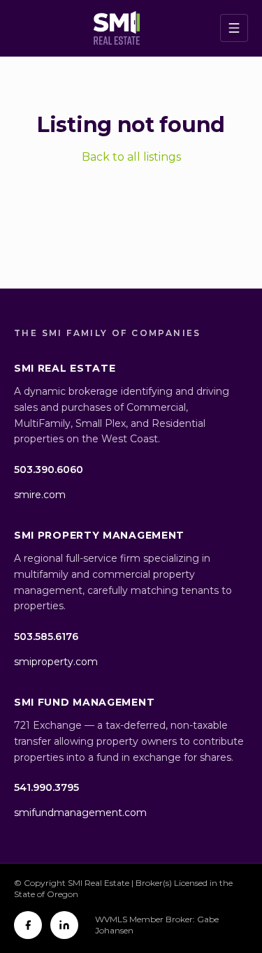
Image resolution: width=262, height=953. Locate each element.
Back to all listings (131, 156)
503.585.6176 (46, 636)
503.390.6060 (48, 469)
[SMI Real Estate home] (116, 28)
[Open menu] (234, 28)
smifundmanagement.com (80, 812)
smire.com (40, 494)
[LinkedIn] (64, 925)
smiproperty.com (56, 661)
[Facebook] (28, 925)
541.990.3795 (46, 787)
